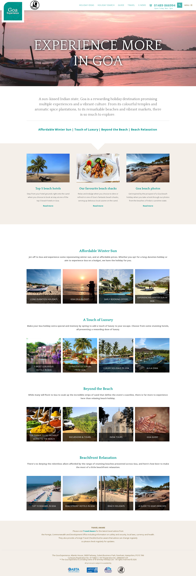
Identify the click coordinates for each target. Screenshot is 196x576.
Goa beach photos (148, 188)
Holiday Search (106, 5)
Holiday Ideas (86, 5)
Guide (121, 5)
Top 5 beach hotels (48, 188)
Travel (131, 5)
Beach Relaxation (144, 129)
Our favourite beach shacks (98, 188)
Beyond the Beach (114, 129)
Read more (48, 205)
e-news (142, 5)
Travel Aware (89, 531)
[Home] (12, 19)
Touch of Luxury (86, 129)
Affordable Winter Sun (54, 129)
